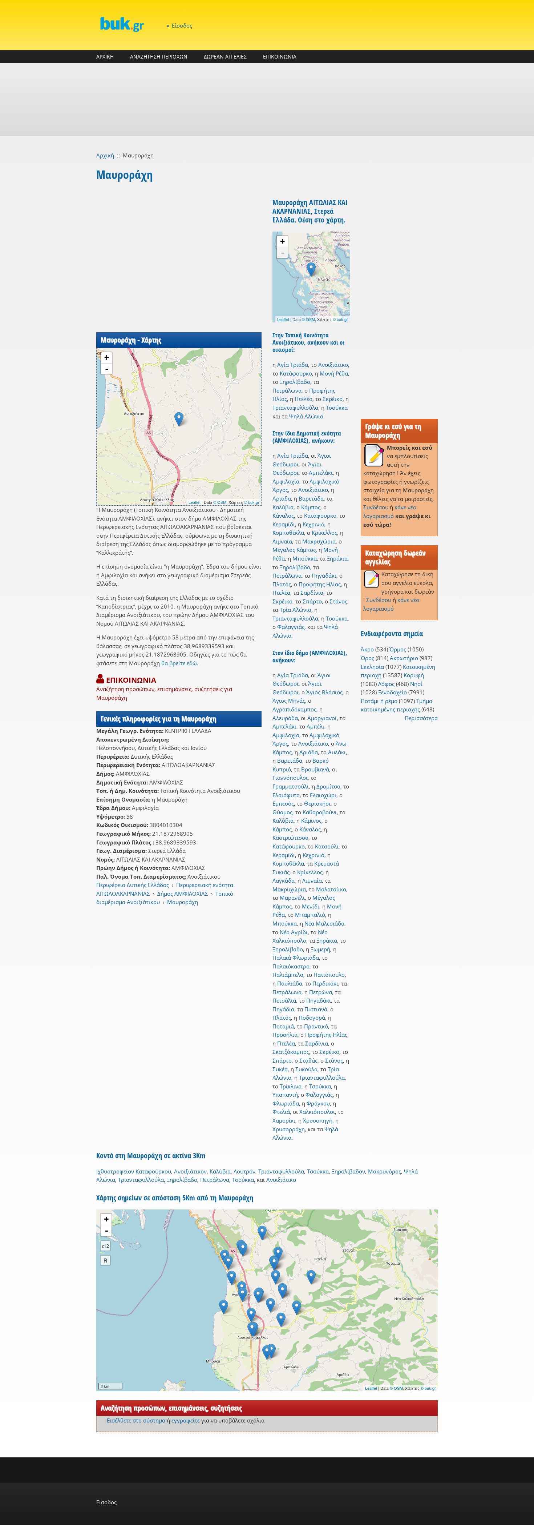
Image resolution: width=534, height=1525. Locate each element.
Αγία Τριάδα (292, 364)
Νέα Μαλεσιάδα (324, 923)
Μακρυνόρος (384, 1171)
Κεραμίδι (283, 524)
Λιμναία (282, 541)
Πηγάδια (283, 1009)
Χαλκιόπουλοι (317, 1111)
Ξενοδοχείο (392, 692)
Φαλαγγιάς (290, 626)
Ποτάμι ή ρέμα (379, 701)
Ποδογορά (312, 1017)
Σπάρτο (312, 601)
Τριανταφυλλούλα (295, 407)
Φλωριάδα (285, 1103)
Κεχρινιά (313, 524)
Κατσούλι (327, 846)
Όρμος (397, 649)
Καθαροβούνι (320, 812)
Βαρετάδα (311, 498)
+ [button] (106, 357)
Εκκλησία (372, 666)
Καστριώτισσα (290, 837)
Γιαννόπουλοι (290, 777)
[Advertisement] (267, 99)
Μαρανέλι (292, 897)
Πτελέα (303, 398)
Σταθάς (308, 1060)
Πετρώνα (320, 992)
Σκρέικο (333, 398)
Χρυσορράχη (288, 1129)
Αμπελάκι (321, 472)
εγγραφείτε (185, 1420)
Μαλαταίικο (331, 889)
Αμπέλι (315, 726)
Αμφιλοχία (285, 481)
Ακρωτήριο (404, 658)
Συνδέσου (375, 507)
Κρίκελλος (324, 532)
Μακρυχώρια (319, 541)
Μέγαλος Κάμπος (294, 549)
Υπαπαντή (285, 1094)
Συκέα (280, 1069)
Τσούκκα (337, 407)
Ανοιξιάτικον (190, 1171)
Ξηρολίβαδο (295, 381)
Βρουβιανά (315, 769)
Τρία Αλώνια (295, 609)
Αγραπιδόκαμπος (294, 709)
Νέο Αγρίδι (294, 932)
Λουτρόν (244, 1171)
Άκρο (367, 649)
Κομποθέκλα (288, 532)
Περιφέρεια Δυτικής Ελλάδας (132, 884)
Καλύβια (283, 507)
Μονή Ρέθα (334, 373)
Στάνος (338, 601)
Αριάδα (281, 498)
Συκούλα (306, 1069)
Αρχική (105, 155)
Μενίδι (310, 906)
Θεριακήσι (317, 803)
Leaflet (195, 502)
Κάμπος (310, 507)
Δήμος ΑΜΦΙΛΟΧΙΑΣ (182, 893)
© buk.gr (251, 502)
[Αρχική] (121, 24)
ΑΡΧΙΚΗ (105, 56)
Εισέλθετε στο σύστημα (136, 1420)
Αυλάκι (337, 752)
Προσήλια (285, 1034)
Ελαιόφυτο (286, 795)
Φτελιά (281, 1111)
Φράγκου (318, 1103)
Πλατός (281, 584)
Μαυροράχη (182, 902)
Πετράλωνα (287, 390)
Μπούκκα (304, 558)
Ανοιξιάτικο (333, 364)
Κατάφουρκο (296, 373)
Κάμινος (311, 820)
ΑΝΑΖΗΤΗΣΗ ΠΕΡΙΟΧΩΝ (158, 56)
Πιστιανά (315, 1009)
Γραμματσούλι (290, 786)
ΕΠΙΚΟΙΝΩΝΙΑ (279, 56)
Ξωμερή (320, 949)
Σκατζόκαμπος (290, 1051)
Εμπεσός (283, 803)
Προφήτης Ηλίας (320, 584)
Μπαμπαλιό (310, 914)
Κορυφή (414, 675)
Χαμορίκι (283, 1120)
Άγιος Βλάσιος (324, 692)
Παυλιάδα (289, 983)
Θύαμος (282, 812)
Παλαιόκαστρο (291, 966)
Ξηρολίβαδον (348, 1171)
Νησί (416, 683)
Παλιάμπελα (287, 974)
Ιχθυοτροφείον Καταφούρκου (133, 1171)
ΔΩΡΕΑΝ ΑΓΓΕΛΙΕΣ (225, 56)
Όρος (367, 658)
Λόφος (386, 683)
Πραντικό (316, 1026)
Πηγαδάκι (324, 575)
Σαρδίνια (311, 592)
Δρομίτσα (328, 786)
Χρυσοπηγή (317, 1120)
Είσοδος (182, 25)
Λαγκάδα (283, 880)
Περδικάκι (325, 983)
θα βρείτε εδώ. (179, 663)
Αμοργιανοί (322, 718)
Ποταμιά (283, 1026)
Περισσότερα (421, 718)
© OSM (219, 502)
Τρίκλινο (291, 1086)
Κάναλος (283, 515)
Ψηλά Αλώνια (306, 416)
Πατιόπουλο (329, 974)
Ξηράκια (337, 558)
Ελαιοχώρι (323, 795)
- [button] (106, 369)
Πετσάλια (284, 1000)
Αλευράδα (285, 718)
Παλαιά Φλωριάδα (295, 957)
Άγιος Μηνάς (288, 700)
